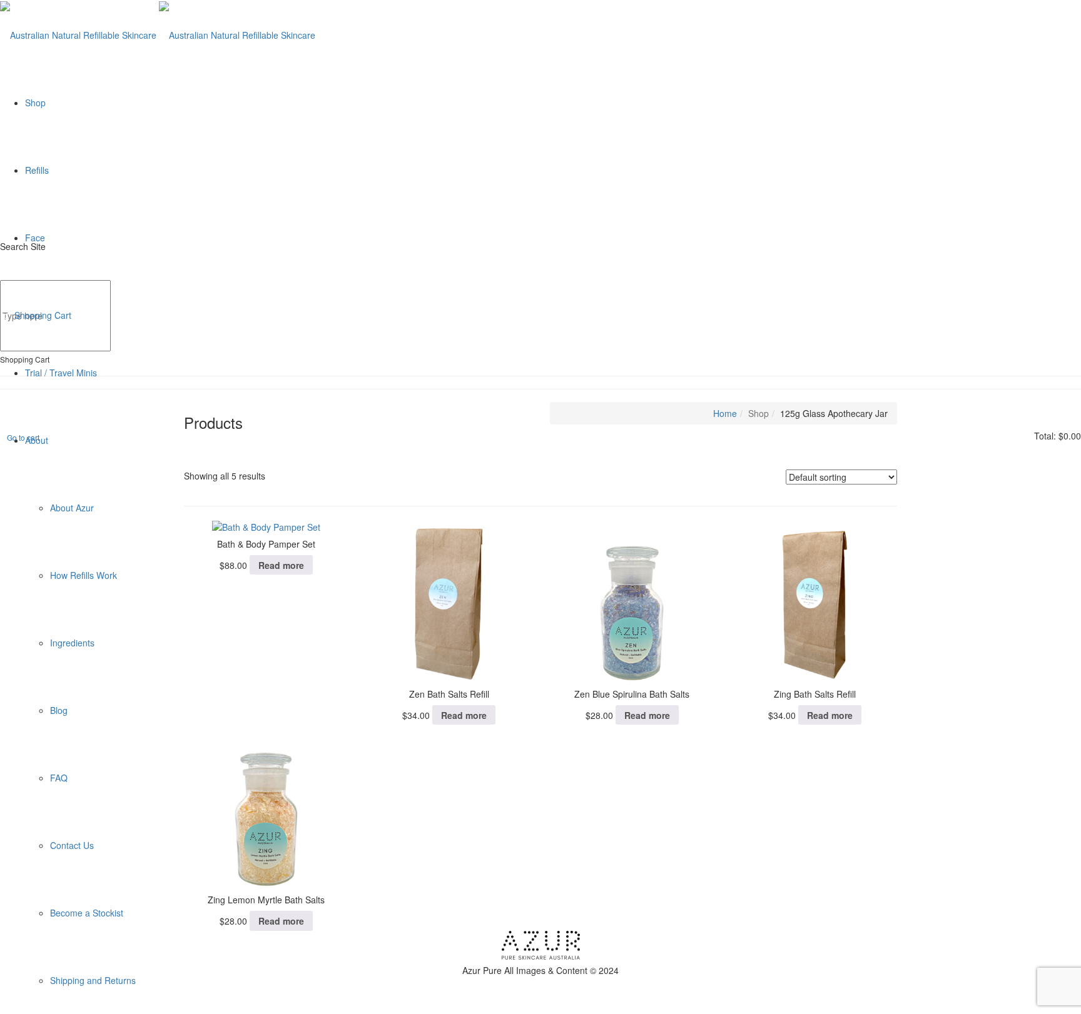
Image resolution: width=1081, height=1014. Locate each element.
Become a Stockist (86, 912)
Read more (281, 565)
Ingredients (72, 642)
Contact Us (72, 845)
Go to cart (23, 437)
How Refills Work (83, 575)
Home (725, 413)
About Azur (72, 507)
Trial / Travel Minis (61, 372)
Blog (59, 710)
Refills (37, 170)
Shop (35, 102)
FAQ (59, 777)
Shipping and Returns (93, 980)
